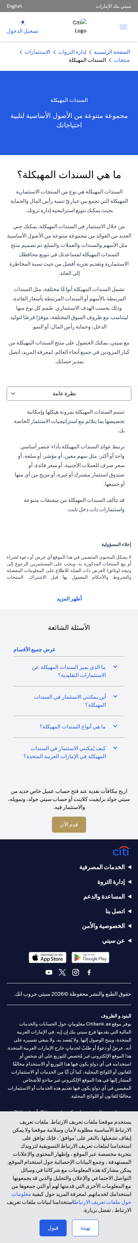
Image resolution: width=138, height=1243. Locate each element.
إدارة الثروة (111, 881)
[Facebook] (89, 972)
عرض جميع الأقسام (34, 649)
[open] (123, 27)
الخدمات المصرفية (102, 866)
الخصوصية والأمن (103, 925)
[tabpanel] (69, 464)
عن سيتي (113, 940)
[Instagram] (76, 972)
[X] (62, 972)
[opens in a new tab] (90, 957)
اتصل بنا (115, 911)
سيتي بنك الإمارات (113, 6)
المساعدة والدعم (104, 896)
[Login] (23, 22)
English (14, 6)
